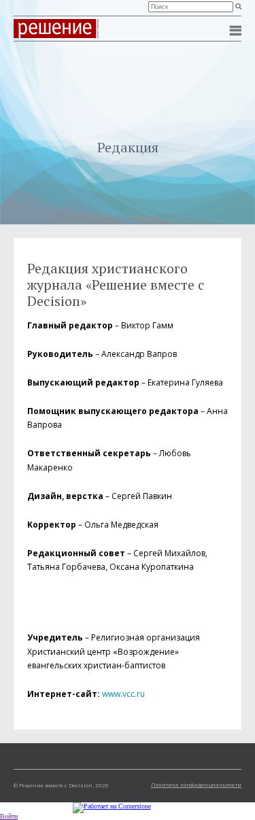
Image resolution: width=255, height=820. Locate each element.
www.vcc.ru (123, 694)
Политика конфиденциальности (196, 784)
